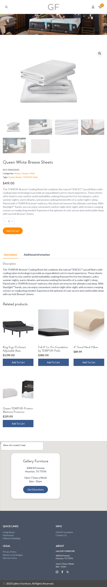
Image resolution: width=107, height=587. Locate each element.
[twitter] (67, 572)
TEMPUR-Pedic (30, 177)
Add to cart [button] (18, 362)
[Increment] (12, 221)
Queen (11, 177)
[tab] (10, 254)
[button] (100, 53)
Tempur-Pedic (28, 173)
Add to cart (12, 230)
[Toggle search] (6, 7)
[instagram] (57, 572)
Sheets (17, 173)
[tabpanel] (53, 279)
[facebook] (62, 572)
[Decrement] (5, 221)
